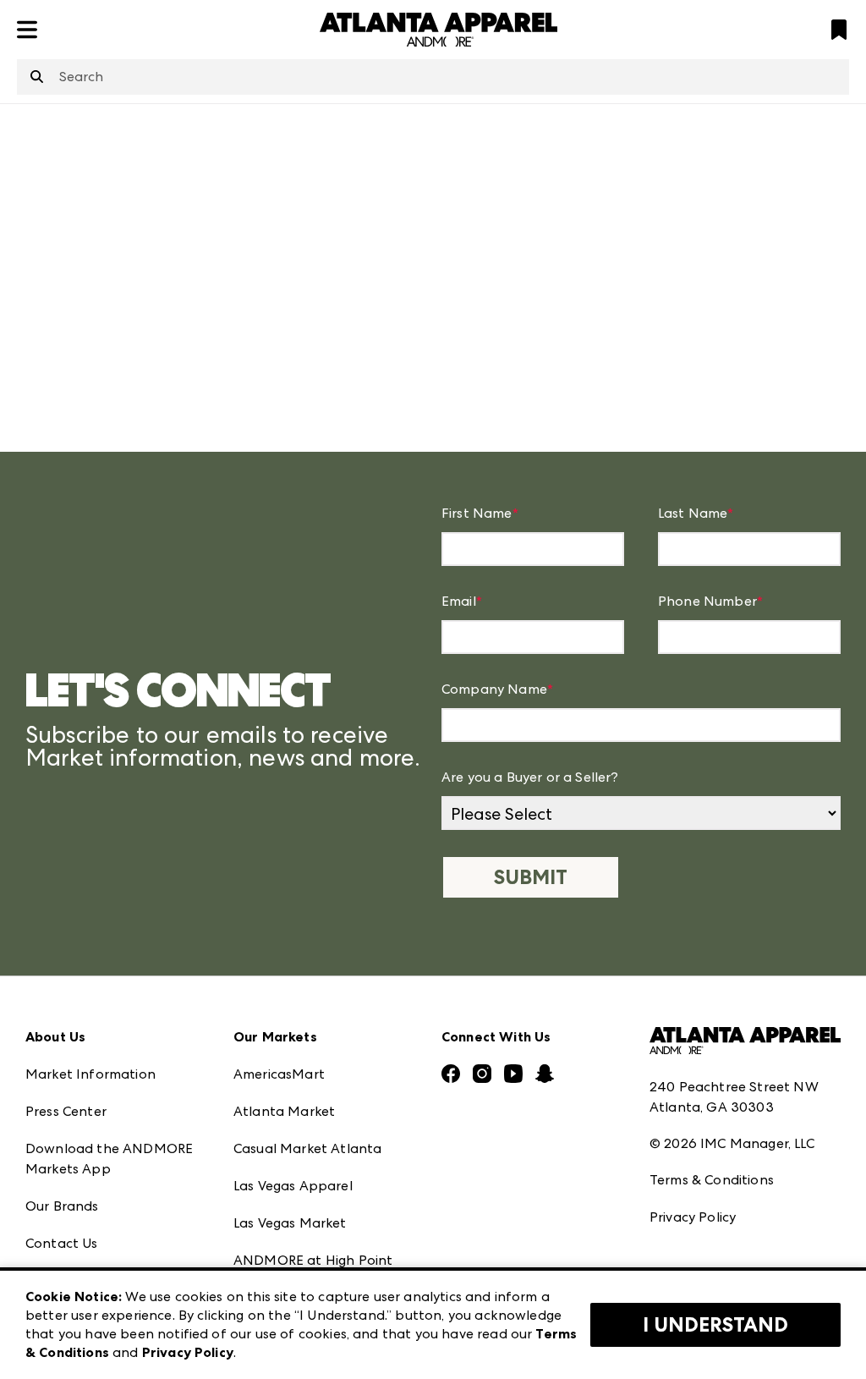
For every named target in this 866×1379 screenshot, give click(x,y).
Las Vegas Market (290, 1223)
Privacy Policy (693, 1217)
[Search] (36, 78)
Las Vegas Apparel (293, 1186)
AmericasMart (279, 1074)
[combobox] (433, 77)
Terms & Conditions (712, 1180)
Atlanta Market (284, 1111)
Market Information (90, 1074)
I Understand (715, 1325)
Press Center (66, 1111)
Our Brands (62, 1206)
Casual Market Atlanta (307, 1148)
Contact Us (61, 1243)
